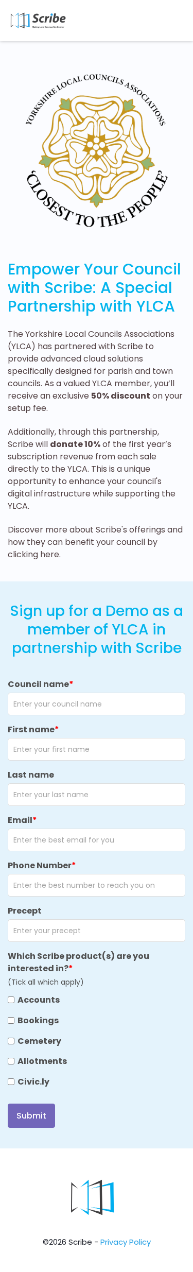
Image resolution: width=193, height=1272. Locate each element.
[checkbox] (96, 1041)
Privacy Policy (125, 1241)
